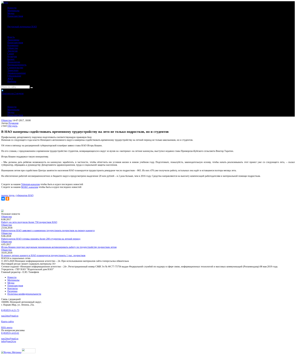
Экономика (13, 40)
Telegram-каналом (30, 184)
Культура (12, 56)
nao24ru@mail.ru (9, 315)
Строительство (15, 67)
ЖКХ (10, 78)
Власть (11, 37)
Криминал (12, 45)
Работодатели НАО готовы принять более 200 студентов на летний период (40, 238)
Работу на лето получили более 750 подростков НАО (29, 222)
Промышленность (16, 64)
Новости (11, 7)
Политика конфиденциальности (24, 294)
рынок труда (7, 195)
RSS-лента (6, 327)
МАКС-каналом (29, 187)
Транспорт (12, 70)
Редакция (13, 123)
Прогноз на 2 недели (13, 93)
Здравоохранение (16, 73)
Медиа (10, 13)
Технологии (13, 62)
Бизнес (11, 59)
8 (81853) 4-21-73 (10, 310)
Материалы (13, 10)
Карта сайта (7, 321)
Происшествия (15, 16)
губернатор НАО (24, 195)
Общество (12, 48)
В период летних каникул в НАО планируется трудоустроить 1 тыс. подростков (43, 255)
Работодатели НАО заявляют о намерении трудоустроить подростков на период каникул (48, 230)
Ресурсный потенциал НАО (22, 26)
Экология (12, 51)
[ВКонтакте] (3, 199)
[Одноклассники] (7, 199)
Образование (14, 76)
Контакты (12, 288)
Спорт (10, 53)
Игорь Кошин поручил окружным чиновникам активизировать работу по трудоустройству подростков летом (59, 247)
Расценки (12, 291)
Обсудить (12, 126)
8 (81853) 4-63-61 (10, 333)
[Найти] (31, 87)
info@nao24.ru (8, 341)
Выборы (11, 81)
